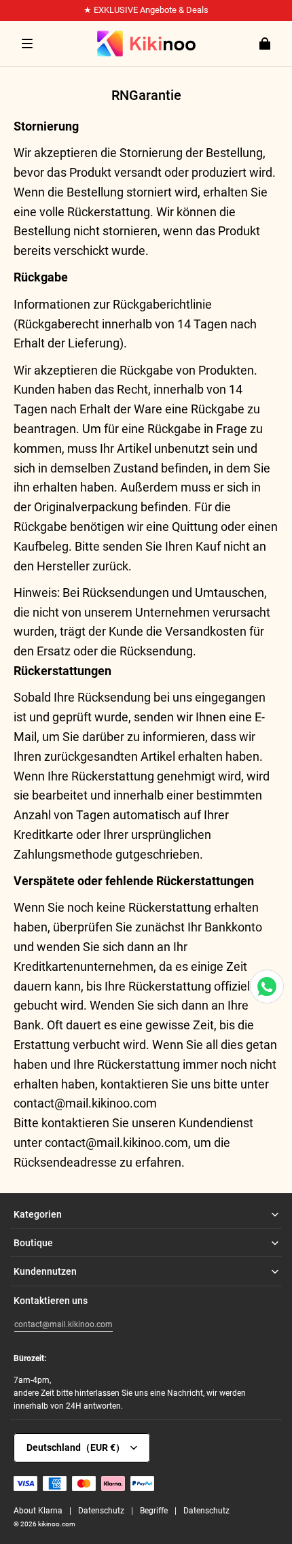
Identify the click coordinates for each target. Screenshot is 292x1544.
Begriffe (154, 1510)
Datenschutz (101, 1510)
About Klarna (38, 1510)
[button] (27, 43)
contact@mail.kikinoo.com (63, 1324)
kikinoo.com (56, 1524)
